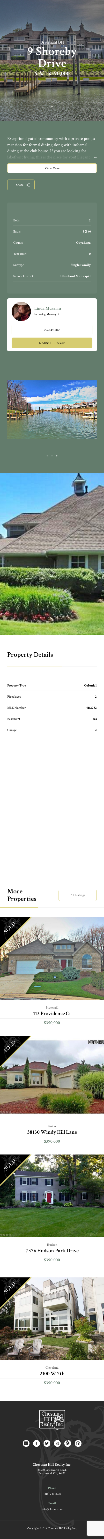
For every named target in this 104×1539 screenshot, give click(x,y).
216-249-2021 (52, 330)
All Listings (77, 895)
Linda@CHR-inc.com (52, 343)
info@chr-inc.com (52, 1509)
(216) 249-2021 (52, 1494)
